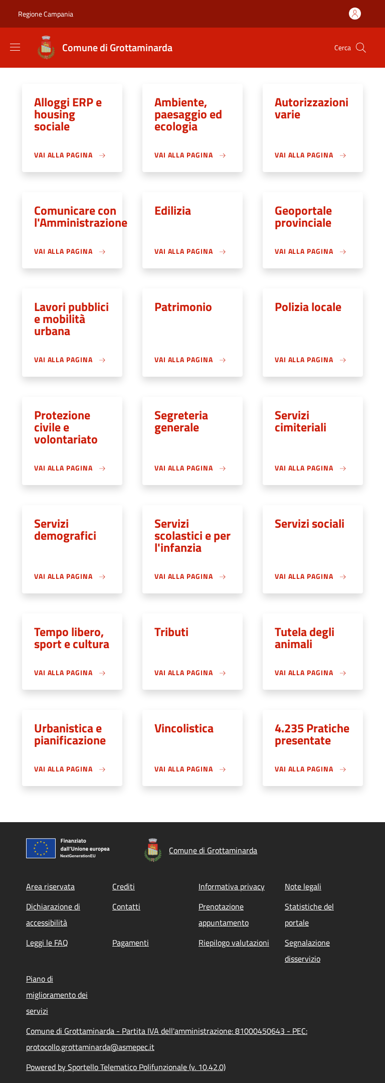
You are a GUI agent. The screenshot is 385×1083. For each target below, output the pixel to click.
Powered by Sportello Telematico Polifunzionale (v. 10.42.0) (126, 1067)
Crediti (123, 886)
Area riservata (50, 886)
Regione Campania (45, 14)
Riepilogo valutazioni (234, 943)
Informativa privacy (232, 886)
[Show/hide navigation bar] (15, 47)
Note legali (303, 886)
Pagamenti (130, 943)
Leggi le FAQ (47, 943)
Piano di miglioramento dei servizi (57, 995)
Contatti (126, 906)
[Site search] (361, 48)
